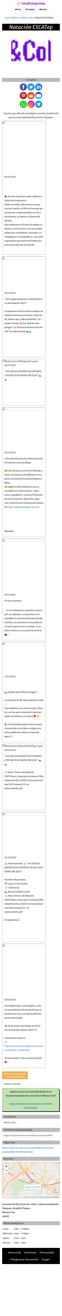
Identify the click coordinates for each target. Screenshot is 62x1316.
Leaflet (25, 1197)
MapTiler (34, 1197)
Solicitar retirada (12, 1084)
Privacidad (47, 1252)
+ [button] (6, 1166)
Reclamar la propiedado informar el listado (15, 1075)
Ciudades (31, 9)
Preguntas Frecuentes (25, 1259)
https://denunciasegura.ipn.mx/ (23, 507)
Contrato (30, 1252)
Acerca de (15, 1252)
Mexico (15, 17)
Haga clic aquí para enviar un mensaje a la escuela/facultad (28, 1135)
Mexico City (27, 17)
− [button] (6, 1170)
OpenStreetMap (44, 1197)
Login (46, 1259)
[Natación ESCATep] (32, 1181)
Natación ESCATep (32, 1187)
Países (44, 9)
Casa (19, 9)
